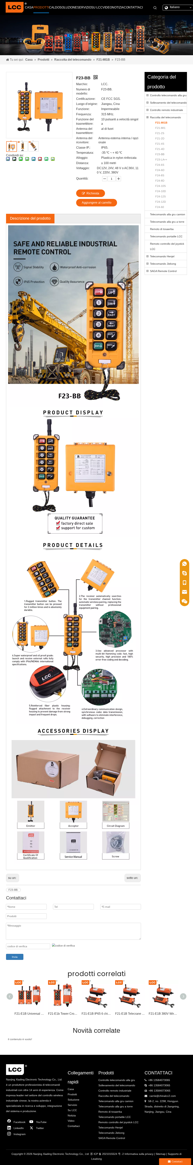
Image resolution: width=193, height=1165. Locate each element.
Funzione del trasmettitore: (85, 121)
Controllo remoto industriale (166, 110)
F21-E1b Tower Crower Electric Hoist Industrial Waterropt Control (63, 1013)
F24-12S (160, 196)
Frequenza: (83, 114)
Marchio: (82, 84)
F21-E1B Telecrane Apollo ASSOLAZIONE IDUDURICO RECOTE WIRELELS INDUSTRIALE (130, 1013)
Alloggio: (82, 157)
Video (71, 1120)
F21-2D (159, 138)
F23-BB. (13, 889)
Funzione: (83, 109)
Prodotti (72, 1094)
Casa (71, 1089)
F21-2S (159, 133)
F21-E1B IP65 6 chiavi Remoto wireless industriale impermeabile (96, 1013)
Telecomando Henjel (162, 256)
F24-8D (159, 180)
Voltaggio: (83, 168)
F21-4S (159, 143)
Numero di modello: (83, 91)
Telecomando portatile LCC (166, 236)
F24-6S (159, 164)
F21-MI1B (161, 122)
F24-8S (159, 175)
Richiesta (93, 193)
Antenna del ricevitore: (84, 140)
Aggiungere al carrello (96, 202)
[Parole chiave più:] (155, 8)
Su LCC (72, 1110)
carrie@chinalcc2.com (162, 1095)
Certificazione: (85, 98)
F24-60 (159, 207)
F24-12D (160, 201)
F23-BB (159, 154)
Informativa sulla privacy (139, 1153)
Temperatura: (85, 152)
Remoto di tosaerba (162, 229)
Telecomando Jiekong (163, 263)
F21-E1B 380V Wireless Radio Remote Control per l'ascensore (163, 1013)
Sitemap (161, 1153)
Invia (15, 956)
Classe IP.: (83, 147)
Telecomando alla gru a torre (167, 221)
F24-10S (160, 185)
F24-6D (159, 170)
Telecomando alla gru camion (167, 214)
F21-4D (159, 148)
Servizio (72, 1104)
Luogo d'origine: (87, 103)
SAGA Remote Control (163, 271)
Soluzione (73, 1099)
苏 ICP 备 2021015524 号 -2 (107, 1153)
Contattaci (74, 1126)
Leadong (96, 1158)
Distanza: (82, 163)
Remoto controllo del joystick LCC (167, 246)
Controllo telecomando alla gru (168, 95)
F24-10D (160, 191)
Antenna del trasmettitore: (84, 130)
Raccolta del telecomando (165, 117)
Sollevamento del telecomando (168, 102)
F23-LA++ (161, 159)
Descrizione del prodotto (30, 218)
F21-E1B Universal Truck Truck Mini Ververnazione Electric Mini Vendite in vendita (29, 1013)
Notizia (72, 1115)
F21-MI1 (160, 127)
